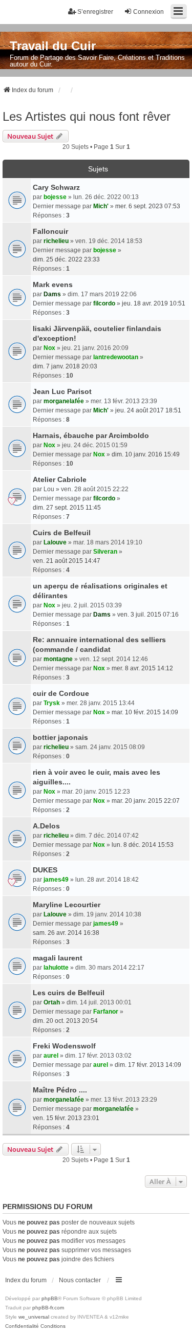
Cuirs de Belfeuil (62, 533)
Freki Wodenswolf (64, 1046)
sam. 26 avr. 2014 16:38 (66, 932)
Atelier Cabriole (60, 479)
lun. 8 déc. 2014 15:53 (143, 844)
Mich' (101, 206)
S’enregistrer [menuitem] (95, 11)
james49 (56, 879)
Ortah (52, 1002)
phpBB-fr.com (48, 1307)
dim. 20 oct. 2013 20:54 (65, 1020)
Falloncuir (50, 231)
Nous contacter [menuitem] (80, 1280)
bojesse (55, 197)
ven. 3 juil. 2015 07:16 (148, 614)
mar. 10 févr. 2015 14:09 (145, 712)
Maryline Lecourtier (66, 905)
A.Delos (46, 826)
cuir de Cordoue (61, 693)
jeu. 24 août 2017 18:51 (148, 410)
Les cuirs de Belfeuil (68, 993)
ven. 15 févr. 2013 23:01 (66, 1118)
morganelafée (64, 401)
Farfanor (105, 1011)
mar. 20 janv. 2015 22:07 (146, 800)
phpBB (49, 1298)
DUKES (45, 870)
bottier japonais (60, 737)
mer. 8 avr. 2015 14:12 (142, 668)
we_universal (33, 1317)
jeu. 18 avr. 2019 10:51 (153, 303)
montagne (58, 659)
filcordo (104, 303)
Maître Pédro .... (60, 1090)
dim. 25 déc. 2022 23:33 (66, 259)
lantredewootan (115, 357)
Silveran (105, 551)
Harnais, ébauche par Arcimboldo (91, 435)
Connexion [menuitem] (148, 11)
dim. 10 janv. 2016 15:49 (146, 454)
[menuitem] (22, 1326)
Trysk (52, 703)
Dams (52, 294)
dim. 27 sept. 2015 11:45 (67, 507)
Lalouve (55, 542)
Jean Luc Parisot (62, 391)
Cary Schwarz (56, 187)
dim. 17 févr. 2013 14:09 (148, 1064)
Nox (49, 348)
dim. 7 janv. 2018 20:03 (65, 366)
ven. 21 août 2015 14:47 (66, 560)
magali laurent (57, 958)
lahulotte (56, 967)
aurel (51, 1055)
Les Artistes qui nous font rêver (86, 116)
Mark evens (53, 284)
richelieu (56, 241)
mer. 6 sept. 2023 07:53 (147, 206)
